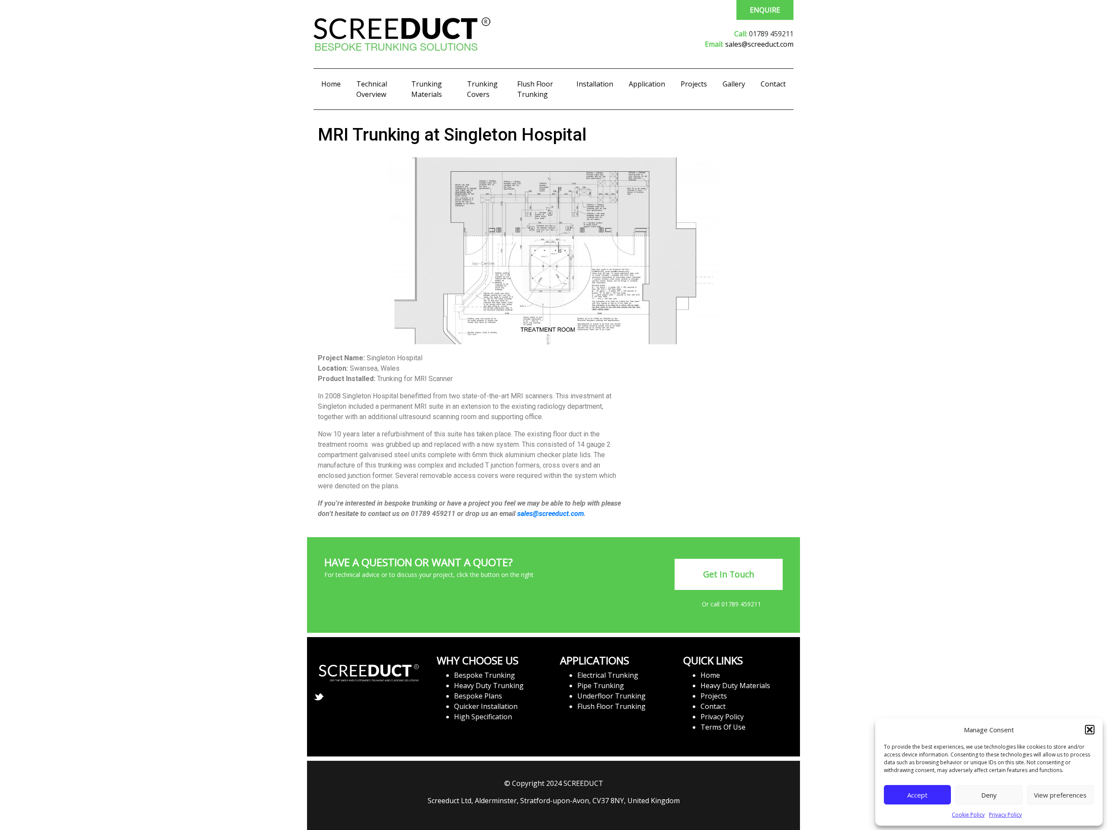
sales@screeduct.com (759, 44)
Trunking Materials (426, 89)
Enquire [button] (765, 10)
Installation (594, 84)
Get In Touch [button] (728, 574)
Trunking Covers (482, 89)
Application (647, 84)
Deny (989, 795)
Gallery (734, 84)
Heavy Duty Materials (735, 685)
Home (331, 84)
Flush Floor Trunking (535, 89)
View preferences (1060, 795)
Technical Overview (371, 89)
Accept (917, 795)
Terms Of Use (723, 727)
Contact (773, 84)
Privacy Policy (1005, 814)
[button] (1089, 729)
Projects (694, 84)
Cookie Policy (968, 814)
